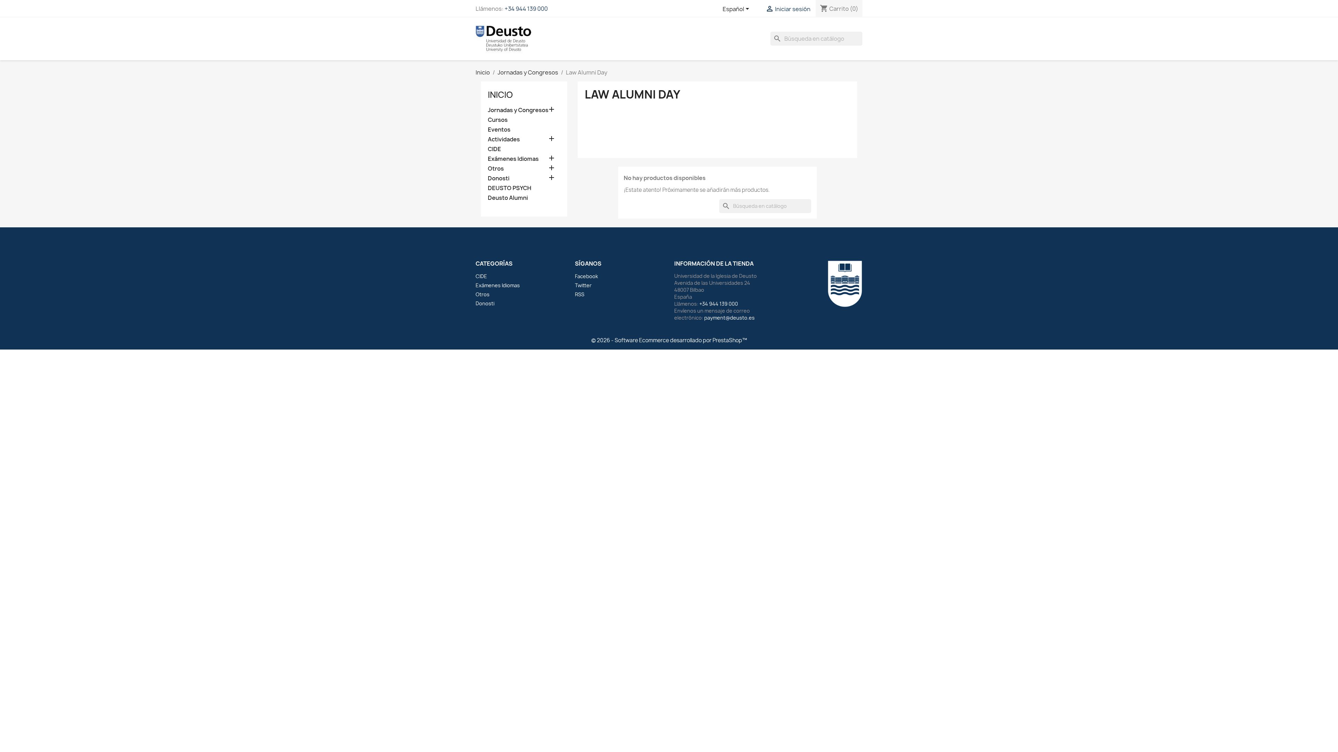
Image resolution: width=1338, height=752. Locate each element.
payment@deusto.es (729, 317)
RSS (579, 294)
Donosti (498, 178)
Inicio (500, 95)
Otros (496, 168)
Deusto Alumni (508, 198)
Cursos (498, 120)
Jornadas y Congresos (518, 110)
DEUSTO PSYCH (509, 188)
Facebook (586, 276)
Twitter (583, 285)
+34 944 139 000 (526, 9)
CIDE (494, 149)
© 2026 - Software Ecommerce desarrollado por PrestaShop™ (669, 340)
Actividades (504, 139)
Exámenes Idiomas (513, 159)
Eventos (499, 129)
